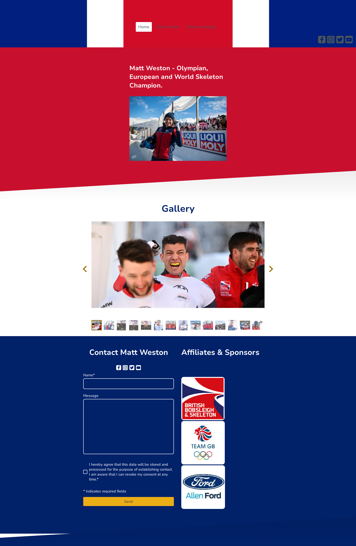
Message (90, 395)
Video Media (167, 27)
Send (128, 501)
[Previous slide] (85, 268)
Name (89, 375)
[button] (96, 325)
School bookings (201, 27)
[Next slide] (270, 268)
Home (143, 27)
